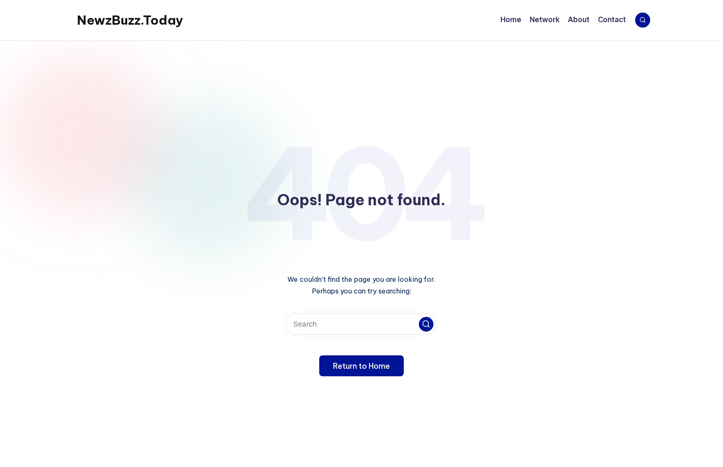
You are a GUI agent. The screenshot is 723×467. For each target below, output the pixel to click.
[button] (426, 324)
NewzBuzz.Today (130, 20)
